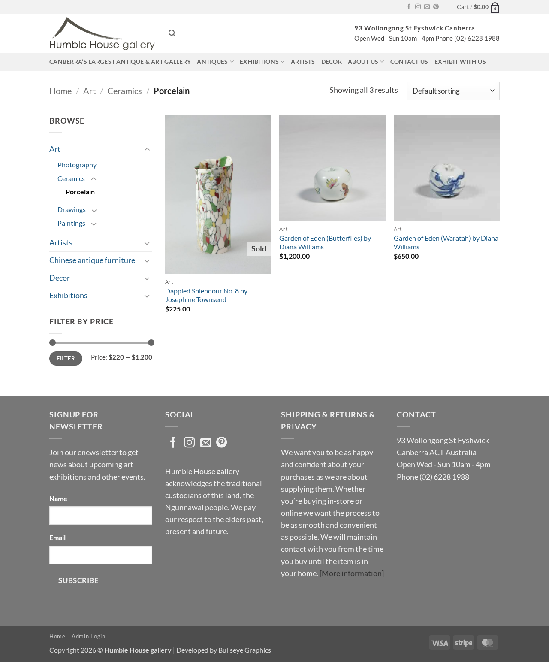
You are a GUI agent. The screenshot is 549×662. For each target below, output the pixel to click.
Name (58, 498)
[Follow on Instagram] (418, 7)
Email (57, 537)
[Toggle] (147, 149)
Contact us (409, 61)
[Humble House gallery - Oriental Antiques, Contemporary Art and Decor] (102, 33)
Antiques (212, 61)
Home (60, 90)
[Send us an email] (427, 7)
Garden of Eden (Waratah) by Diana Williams (446, 242)
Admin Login (88, 636)
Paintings (71, 223)
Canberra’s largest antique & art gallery (120, 61)
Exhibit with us (460, 61)
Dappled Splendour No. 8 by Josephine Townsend (206, 295)
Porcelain (80, 191)
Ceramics (124, 90)
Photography (77, 164)
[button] (478, 7)
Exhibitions (259, 61)
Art (89, 90)
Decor (331, 61)
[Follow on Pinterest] (436, 7)
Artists (303, 61)
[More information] (352, 573)
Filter (66, 358)
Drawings (71, 209)
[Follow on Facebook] (409, 7)
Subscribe (78, 580)
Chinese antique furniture (92, 260)
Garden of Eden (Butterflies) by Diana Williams (325, 242)
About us (363, 61)
